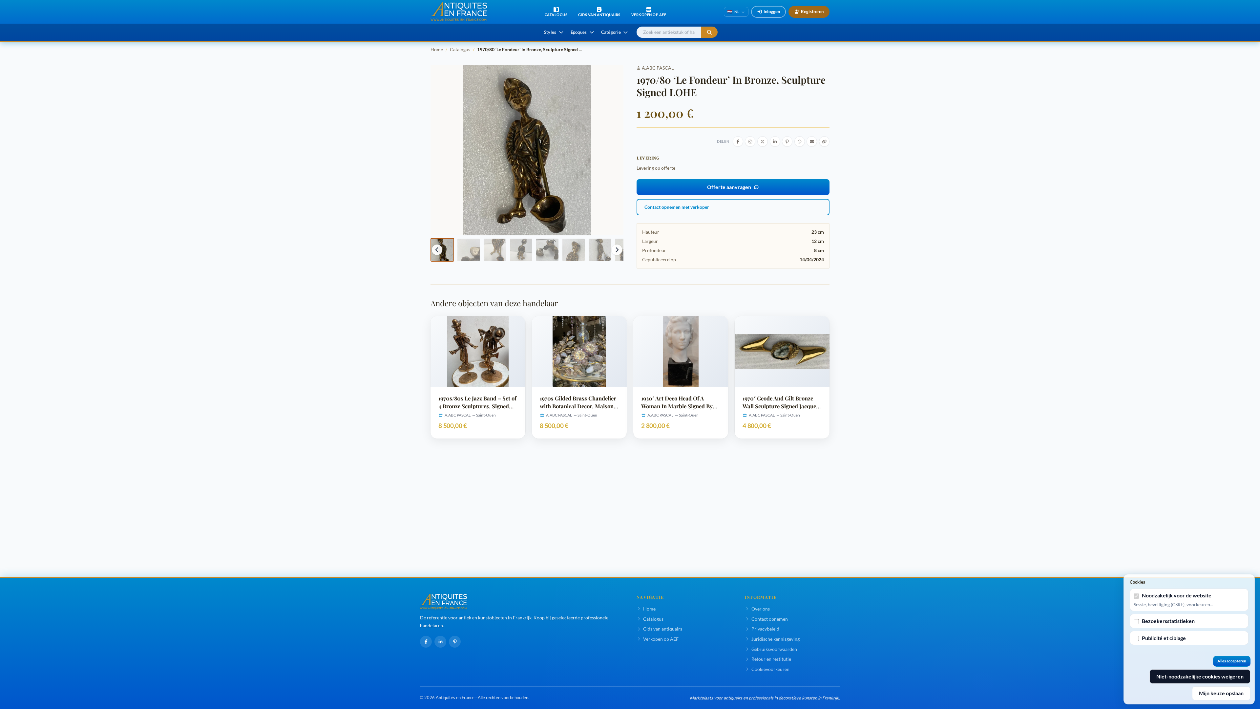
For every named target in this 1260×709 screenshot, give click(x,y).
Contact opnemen (769, 619)
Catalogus (460, 49)
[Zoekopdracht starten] (709, 32)
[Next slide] (617, 250)
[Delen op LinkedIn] (775, 141)
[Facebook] (426, 642)
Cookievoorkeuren (770, 669)
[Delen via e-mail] (812, 141)
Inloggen (772, 11)
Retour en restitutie (771, 659)
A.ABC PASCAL (658, 68)
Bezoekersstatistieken (1168, 621)
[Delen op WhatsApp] (799, 141)
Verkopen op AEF (661, 639)
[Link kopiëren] (824, 141)
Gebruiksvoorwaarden (774, 649)
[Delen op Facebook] (738, 141)
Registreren (812, 11)
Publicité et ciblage (1164, 638)
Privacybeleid (765, 629)
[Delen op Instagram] (750, 141)
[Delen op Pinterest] (787, 141)
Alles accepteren (1231, 660)
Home (436, 49)
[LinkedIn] (440, 642)
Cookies (1137, 582)
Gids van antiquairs (662, 629)
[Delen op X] (762, 141)
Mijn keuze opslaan (1221, 693)
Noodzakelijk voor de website (1176, 595)
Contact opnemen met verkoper (676, 207)
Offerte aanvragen (729, 187)
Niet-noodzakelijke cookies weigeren (1200, 676)
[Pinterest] (455, 642)
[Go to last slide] (437, 250)
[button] (442, 250)
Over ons (760, 609)
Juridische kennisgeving (775, 639)
